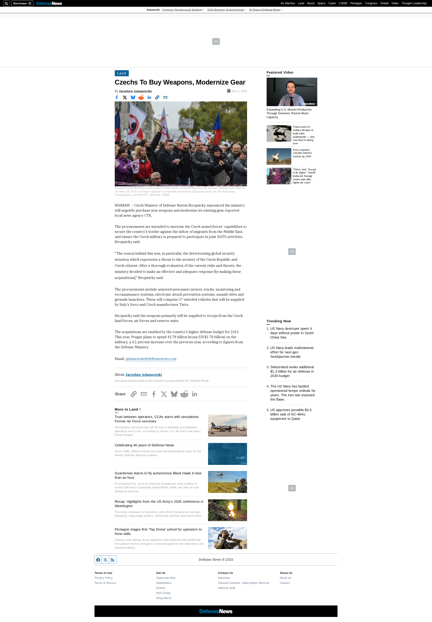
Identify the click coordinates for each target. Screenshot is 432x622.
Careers (285, 583)
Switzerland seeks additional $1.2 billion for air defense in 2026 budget (292, 371)
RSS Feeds (163, 593)
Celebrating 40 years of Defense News (144, 445)
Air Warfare (288, 3)
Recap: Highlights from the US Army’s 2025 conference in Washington (159, 504)
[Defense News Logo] (49, 3)
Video (395, 3)
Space (321, 3)
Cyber (332, 3)
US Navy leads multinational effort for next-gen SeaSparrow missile (291, 352)
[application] (292, 92)
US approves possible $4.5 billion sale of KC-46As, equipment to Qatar (291, 414)
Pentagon (356, 3)
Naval (310, 3)
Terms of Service (105, 583)
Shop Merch (163, 598)
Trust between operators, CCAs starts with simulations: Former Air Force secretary (157, 419)
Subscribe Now (165, 577)
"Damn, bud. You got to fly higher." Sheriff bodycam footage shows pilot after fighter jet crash (304, 176)
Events (160, 588)
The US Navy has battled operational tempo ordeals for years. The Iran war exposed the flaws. (293, 392)
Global (384, 3)
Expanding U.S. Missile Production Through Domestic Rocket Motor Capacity (289, 113)
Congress (371, 3)
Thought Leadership (414, 3)
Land (301, 3)
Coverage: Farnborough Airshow (182, 9)
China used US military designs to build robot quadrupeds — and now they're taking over (303, 135)
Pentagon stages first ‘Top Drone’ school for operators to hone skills (158, 532)
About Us (285, 577)
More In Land (126, 409)
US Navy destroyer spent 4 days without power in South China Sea (292, 333)
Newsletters (163, 583)
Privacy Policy (103, 577)
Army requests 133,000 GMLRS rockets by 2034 (302, 153)
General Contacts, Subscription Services (243, 583)
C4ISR (343, 3)
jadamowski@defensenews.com (151, 358)
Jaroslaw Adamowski (135, 91)
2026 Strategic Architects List (225, 9)
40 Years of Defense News (264, 9)
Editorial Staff (226, 588)
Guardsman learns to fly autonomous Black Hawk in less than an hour (158, 475)
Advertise (224, 577)
